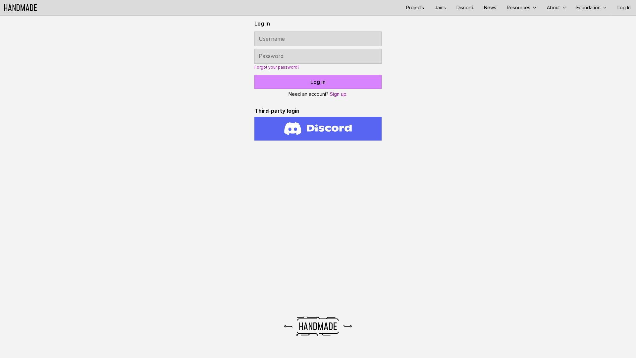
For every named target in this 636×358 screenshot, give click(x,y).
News (490, 7)
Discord (464, 7)
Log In (624, 7)
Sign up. (338, 94)
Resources (519, 7)
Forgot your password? (276, 67)
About (554, 7)
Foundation (589, 7)
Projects (415, 7)
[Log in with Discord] (318, 129)
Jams (440, 7)
